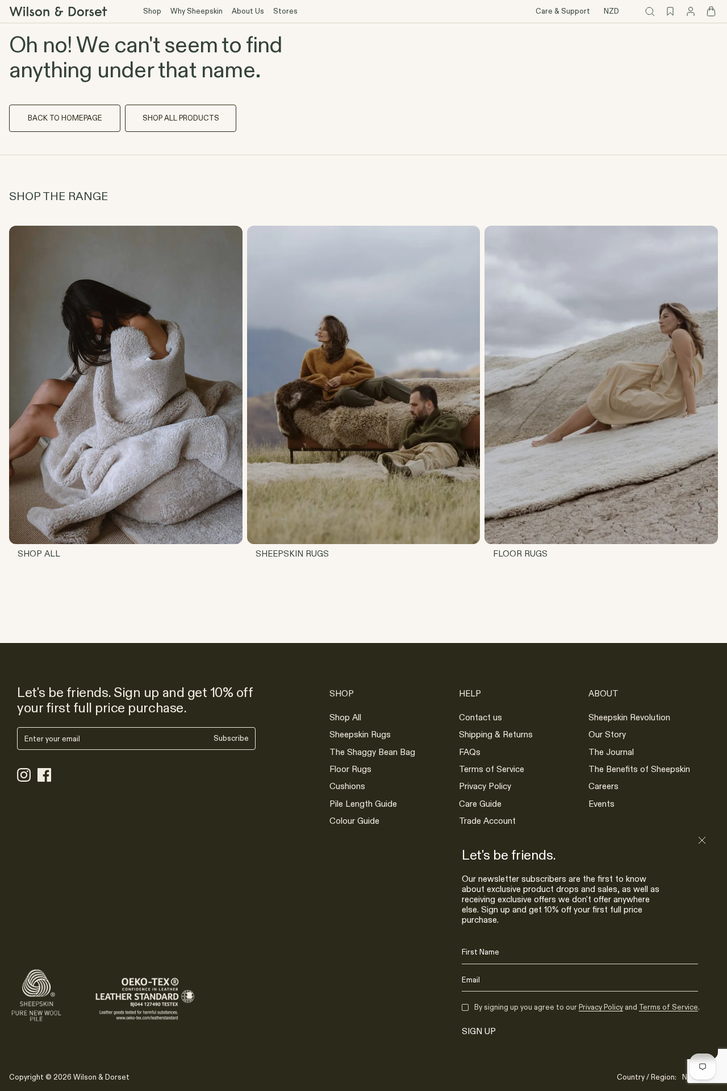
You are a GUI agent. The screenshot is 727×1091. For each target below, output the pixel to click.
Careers (603, 786)
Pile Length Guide (363, 803)
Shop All (345, 717)
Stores (285, 10)
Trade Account (487, 820)
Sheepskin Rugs (360, 734)
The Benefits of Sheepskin (639, 769)
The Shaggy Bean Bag (372, 751)
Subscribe (231, 738)
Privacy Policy (485, 786)
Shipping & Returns (496, 734)
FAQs (470, 751)
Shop (152, 10)
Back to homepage (65, 117)
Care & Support (563, 10)
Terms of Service (491, 769)
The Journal (611, 751)
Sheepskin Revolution (629, 717)
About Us (248, 10)
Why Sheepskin (196, 10)
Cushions (347, 786)
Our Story (607, 734)
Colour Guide (354, 820)
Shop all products (181, 117)
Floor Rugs (350, 769)
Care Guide (480, 803)
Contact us (480, 717)
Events (601, 803)
